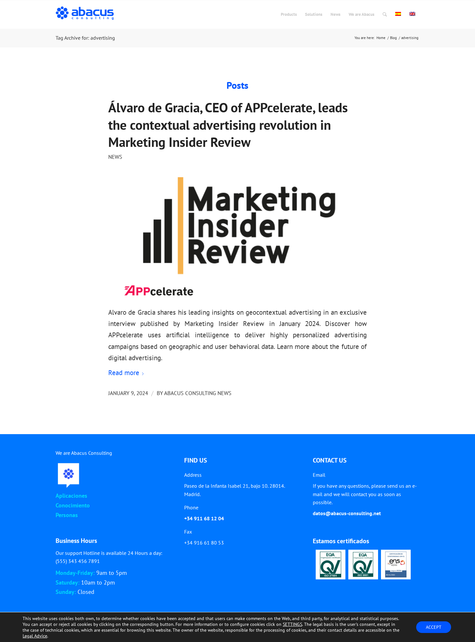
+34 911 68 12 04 (204, 518)
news (115, 156)
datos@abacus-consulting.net (347, 513)
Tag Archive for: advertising (85, 38)
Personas (67, 515)
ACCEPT (433, 627)
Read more (123, 372)
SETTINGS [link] (292, 624)
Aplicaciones (71, 495)
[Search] (384, 14)
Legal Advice (35, 636)
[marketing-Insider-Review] (237, 237)
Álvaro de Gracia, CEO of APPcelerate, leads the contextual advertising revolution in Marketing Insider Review (228, 125)
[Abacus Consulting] (86, 14)
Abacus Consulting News (197, 393)
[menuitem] (289, 14)
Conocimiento (73, 505)
